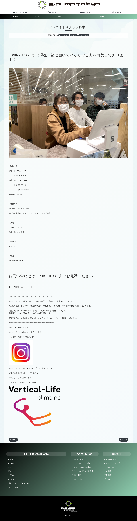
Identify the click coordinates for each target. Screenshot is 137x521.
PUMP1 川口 (76, 475)
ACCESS (38, 16)
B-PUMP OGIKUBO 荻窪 (81, 467)
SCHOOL (11, 479)
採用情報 (107, 475)
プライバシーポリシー (112, 479)
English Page (109, 467)
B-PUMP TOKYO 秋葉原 (81, 463)
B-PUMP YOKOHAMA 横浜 (82, 471)
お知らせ (74, 35)
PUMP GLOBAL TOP (80, 459)
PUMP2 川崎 (77, 479)
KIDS (81, 16)
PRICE (60, 16)
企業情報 (107, 471)
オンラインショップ (112, 463)
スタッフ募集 (83, 35)
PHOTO (103, 16)
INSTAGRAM (13, 487)
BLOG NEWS (63, 35)
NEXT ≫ (123, 440)
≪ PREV (13, 440)
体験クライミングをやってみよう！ (21, 483)
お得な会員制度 (110, 459)
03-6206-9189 (25, 287)
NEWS (15, 16)
